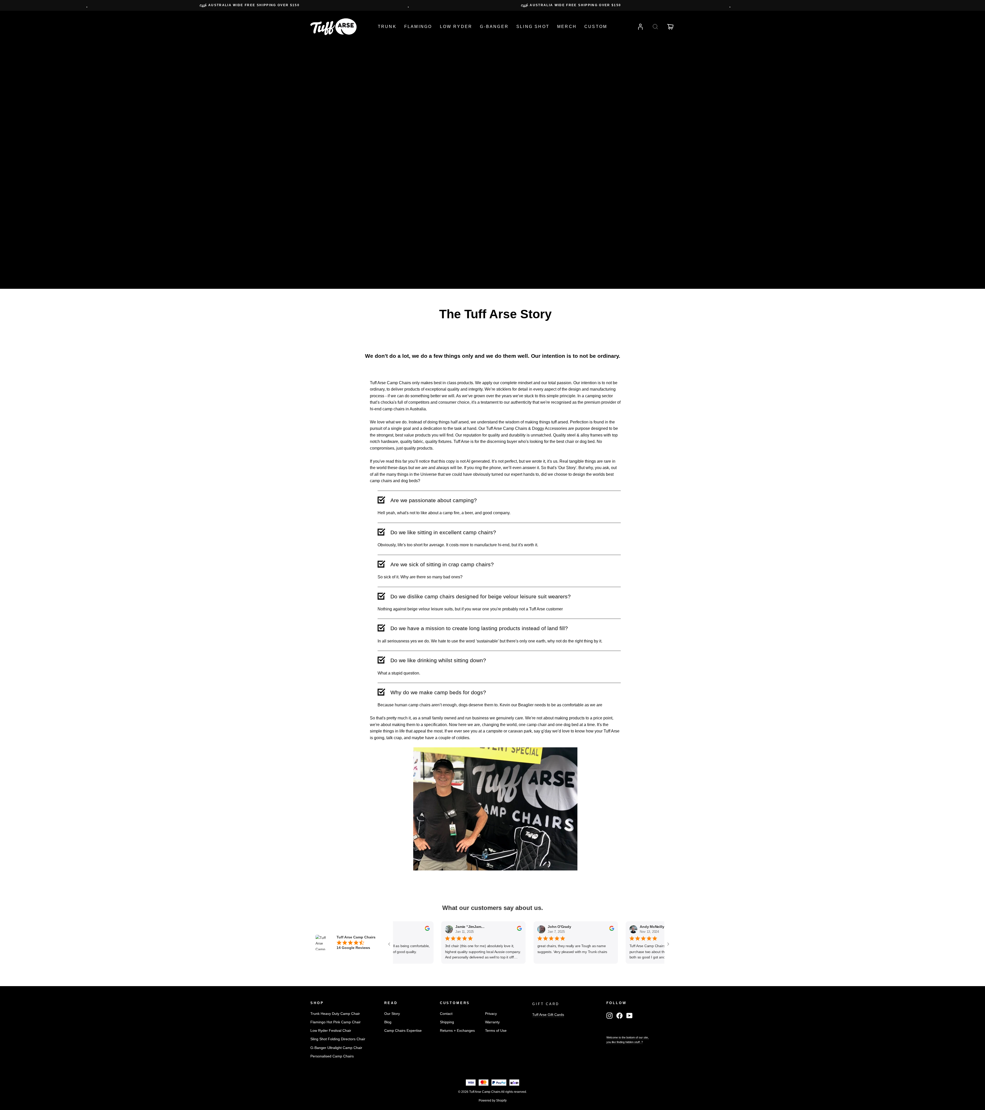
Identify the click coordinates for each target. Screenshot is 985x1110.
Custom (595, 26)
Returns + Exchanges (457, 1031)
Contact (446, 1014)
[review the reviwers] (422, 930)
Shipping (447, 1022)
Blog (387, 1022)
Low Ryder (456, 26)
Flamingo (418, 26)
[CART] (670, 26)
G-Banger (494, 26)
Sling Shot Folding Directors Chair (337, 1039)
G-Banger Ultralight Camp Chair (336, 1048)
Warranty (492, 1022)
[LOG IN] (640, 26)
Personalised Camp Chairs (332, 1056)
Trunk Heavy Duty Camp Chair (335, 1014)
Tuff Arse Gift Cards (548, 1015)
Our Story (392, 1014)
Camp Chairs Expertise (403, 1031)
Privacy (491, 1014)
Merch (567, 26)
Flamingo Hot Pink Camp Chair (335, 1022)
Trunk (387, 26)
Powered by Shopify (493, 1100)
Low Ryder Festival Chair (330, 1031)
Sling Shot (532, 26)
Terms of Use (496, 1031)
